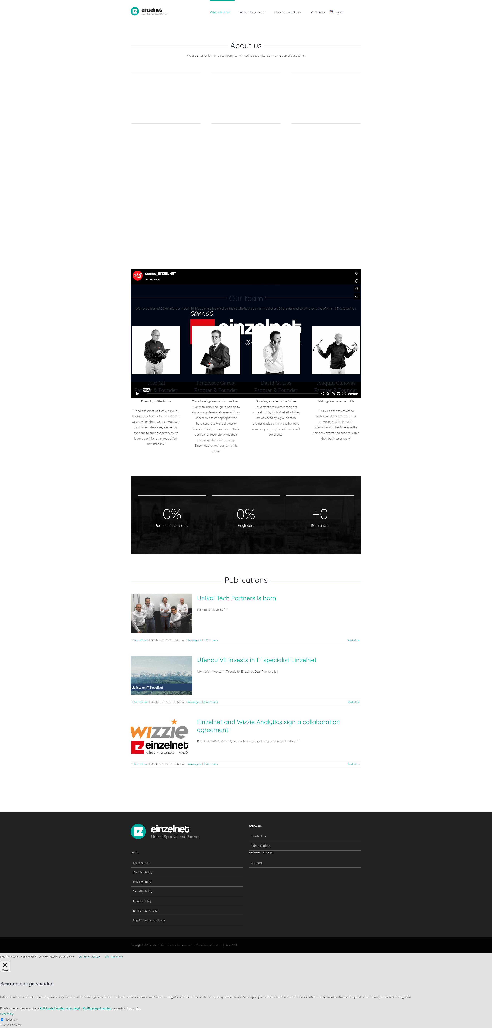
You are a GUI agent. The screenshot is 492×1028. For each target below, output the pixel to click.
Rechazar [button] (117, 957)
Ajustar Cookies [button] (89, 957)
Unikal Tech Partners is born (236, 598)
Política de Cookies (52, 1008)
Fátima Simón (141, 639)
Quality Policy (142, 901)
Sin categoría (194, 639)
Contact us (258, 836)
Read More (353, 639)
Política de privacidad (97, 1008)
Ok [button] (107, 957)
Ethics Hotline (260, 846)
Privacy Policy (142, 882)
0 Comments (211, 639)
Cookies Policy (142, 872)
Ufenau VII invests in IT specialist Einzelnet (257, 660)
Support (256, 863)
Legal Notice (141, 863)
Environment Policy (146, 910)
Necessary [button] (7, 1014)
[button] (355, 11)
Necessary (11, 1019)
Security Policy (142, 891)
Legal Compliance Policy (149, 920)
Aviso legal (73, 1008)
